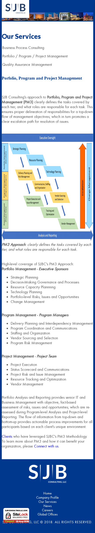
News (48, 506)
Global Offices (48, 514)
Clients (7, 436)
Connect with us (46, 446)
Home (47, 493)
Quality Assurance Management (27, 64)
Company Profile (47, 497)
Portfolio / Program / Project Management (35, 56)
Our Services (47, 502)
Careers (47, 510)
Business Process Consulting (23, 47)
